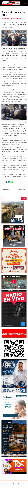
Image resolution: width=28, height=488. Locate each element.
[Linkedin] (8, 182)
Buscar (3, 195)
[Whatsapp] (11, 182)
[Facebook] (3, 182)
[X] (6, 182)
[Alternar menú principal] (25, 3)
